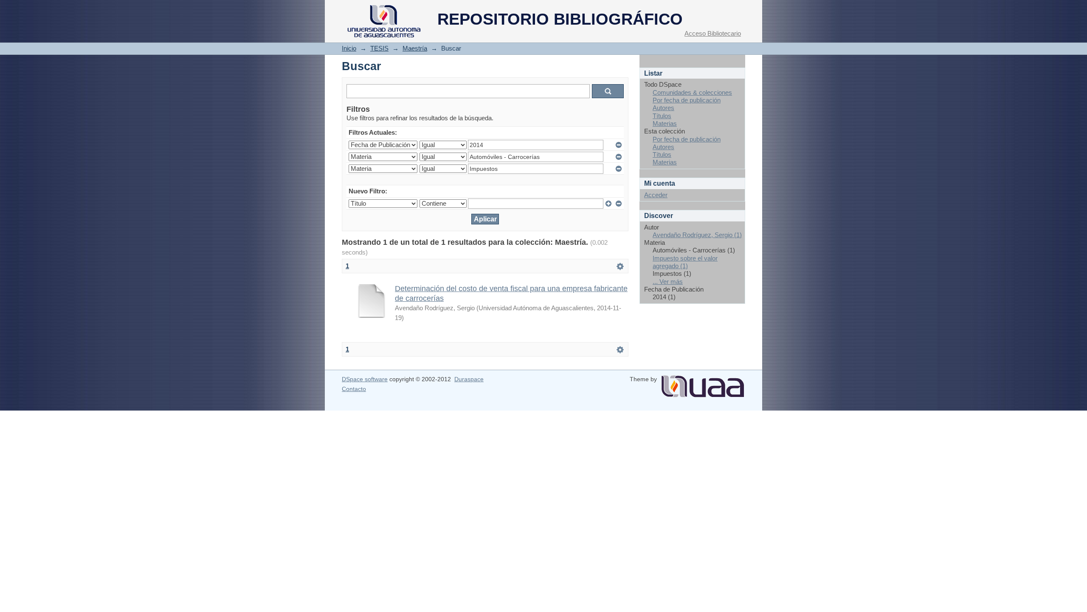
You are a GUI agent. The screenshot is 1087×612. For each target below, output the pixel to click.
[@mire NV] (702, 383)
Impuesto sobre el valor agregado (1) (685, 262)
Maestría (415, 48)
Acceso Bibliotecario (712, 33)
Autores (663, 107)
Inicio (349, 48)
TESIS (379, 48)
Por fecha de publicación (687, 100)
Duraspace (469, 379)
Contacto (354, 388)
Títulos (662, 115)
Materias (665, 123)
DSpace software (365, 379)
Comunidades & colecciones (692, 92)
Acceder (655, 194)
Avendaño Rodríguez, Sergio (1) (697, 234)
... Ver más (668, 281)
